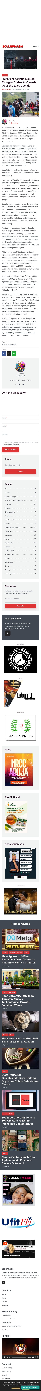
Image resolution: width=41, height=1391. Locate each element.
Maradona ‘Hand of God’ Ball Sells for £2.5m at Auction (20, 1040)
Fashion (8, 516)
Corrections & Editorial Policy (12, 1326)
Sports (7, 558)
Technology (9, 562)
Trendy (7, 570)
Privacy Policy (6, 1315)
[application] (20, 1348)
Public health (9, 550)
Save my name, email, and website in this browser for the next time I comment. (21, 444)
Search (20, 471)
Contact (4, 1301)
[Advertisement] (20, 21)
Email (4, 426)
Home (4, 1298)
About (4, 1294)
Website (4, 434)
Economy (8, 504)
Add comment (6, 89)
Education (8, 508)
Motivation (8, 535)
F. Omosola (20, 376)
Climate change (10, 496)
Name (4, 418)
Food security (9, 520)
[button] (20, 1349)
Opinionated (9, 543)
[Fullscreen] (36, 1357)
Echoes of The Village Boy (14, 500)
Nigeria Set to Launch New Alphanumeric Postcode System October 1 (18, 1160)
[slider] (19, 1357)
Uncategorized (10, 574)
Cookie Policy (6, 1322)
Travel (7, 566)
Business (8, 493)
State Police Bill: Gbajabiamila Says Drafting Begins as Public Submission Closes (20, 1079)
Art (6, 489)
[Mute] (33, 1357)
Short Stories (9, 554)
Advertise (5, 1305)
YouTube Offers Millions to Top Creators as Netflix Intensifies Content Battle (18, 1120)
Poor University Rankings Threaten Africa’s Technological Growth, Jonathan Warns (18, 1000)
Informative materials (12, 527)
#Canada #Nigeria (9, 344)
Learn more (16, 1388)
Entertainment (10, 512)
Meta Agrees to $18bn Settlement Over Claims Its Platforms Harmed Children (19, 959)
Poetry (7, 547)
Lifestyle (8, 531)
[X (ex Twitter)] (7, 633)
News (4, 75)
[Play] (4, 1357)
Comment (5, 398)
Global (7, 523)
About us (5, 1330)
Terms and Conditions (9, 1319)
